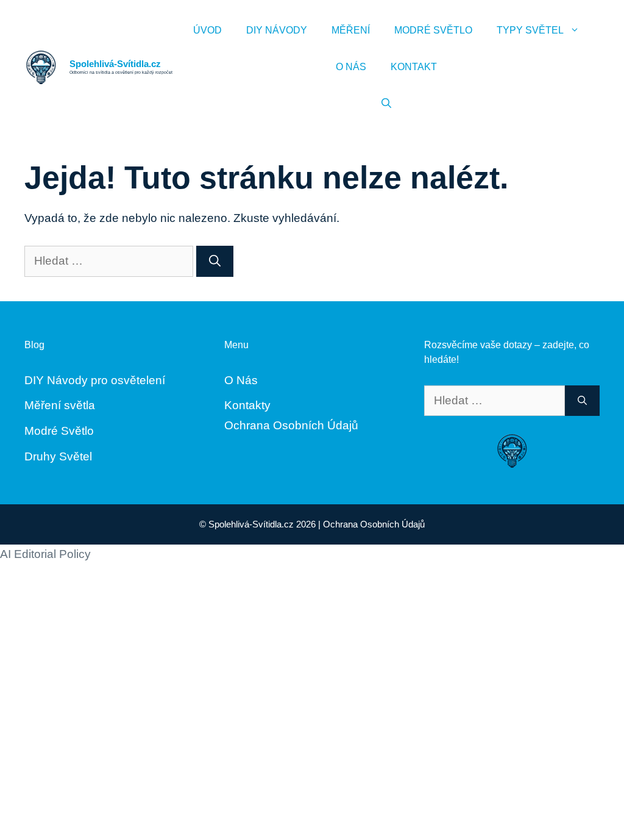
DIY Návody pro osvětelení (94, 380)
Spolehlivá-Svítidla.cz (115, 64)
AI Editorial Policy (45, 554)
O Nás (351, 67)
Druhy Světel (58, 456)
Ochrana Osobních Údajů (291, 425)
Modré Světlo (433, 30)
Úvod (207, 30)
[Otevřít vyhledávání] (386, 103)
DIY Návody (276, 30)
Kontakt (414, 67)
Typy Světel (530, 30)
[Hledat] (214, 261)
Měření (351, 30)
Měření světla (59, 405)
